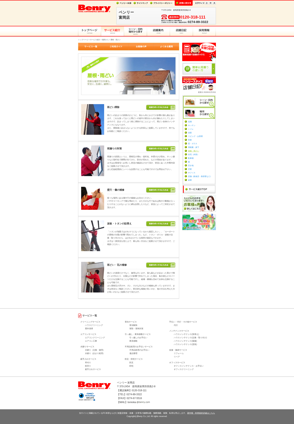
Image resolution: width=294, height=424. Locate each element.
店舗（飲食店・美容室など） (200, 176)
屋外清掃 (89, 328)
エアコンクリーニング (95, 337)
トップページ (83, 40)
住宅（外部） (193, 154)
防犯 (131, 366)
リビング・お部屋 (195, 136)
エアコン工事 (91, 341)
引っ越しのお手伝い (138, 337)
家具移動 (133, 341)
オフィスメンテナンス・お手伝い (189, 366)
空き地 (191, 165)
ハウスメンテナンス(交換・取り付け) (190, 337)
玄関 (190, 122)
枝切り (88, 366)
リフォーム (179, 353)
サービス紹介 (95, 40)
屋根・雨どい (193, 151)
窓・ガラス (192, 144)
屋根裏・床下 (193, 147)
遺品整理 (133, 353)
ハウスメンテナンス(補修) (185, 341)
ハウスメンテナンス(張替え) (186, 334)
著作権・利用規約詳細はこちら (201, 413)
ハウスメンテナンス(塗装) (185, 344)
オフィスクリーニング (184, 369)
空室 (190, 169)
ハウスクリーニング (94, 325)
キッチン (191, 125)
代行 (176, 325)
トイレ (191, 129)
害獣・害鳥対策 (136, 328)
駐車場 (191, 158)
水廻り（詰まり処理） (95, 353)
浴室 (190, 133)
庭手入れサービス (93, 369)
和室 (190, 140)
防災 (131, 362)
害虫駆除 (133, 325)
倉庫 (190, 180)
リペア (177, 357)
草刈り (88, 362)
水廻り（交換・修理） (95, 350)
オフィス (191, 173)
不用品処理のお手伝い (139, 350)
